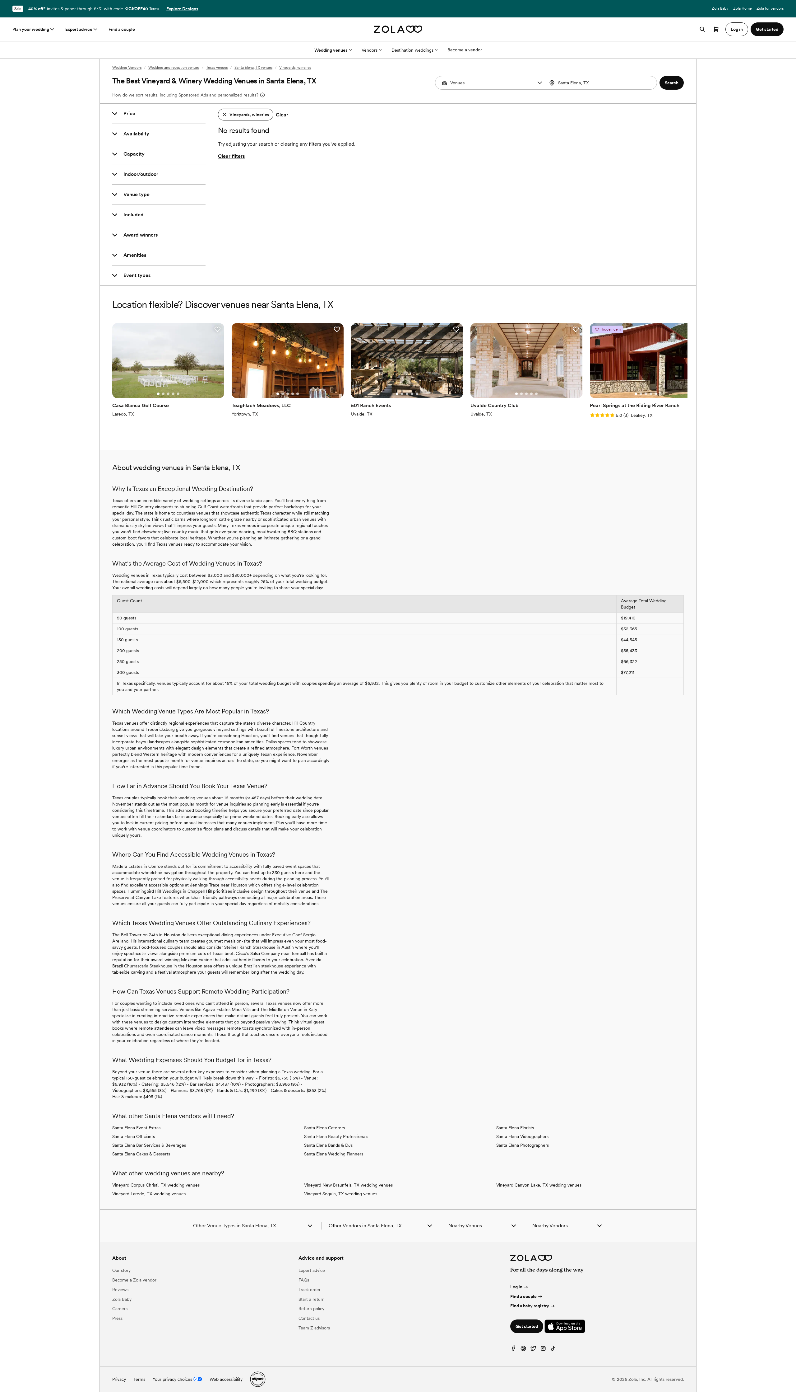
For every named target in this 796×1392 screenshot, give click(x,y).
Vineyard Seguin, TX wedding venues (340, 1193)
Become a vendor (464, 49)
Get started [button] (767, 29)
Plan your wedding (30, 29)
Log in (516, 1286)
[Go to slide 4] (173, 394)
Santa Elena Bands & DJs (328, 1145)
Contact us (309, 1318)
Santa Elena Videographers (522, 1136)
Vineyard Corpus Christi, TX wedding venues (156, 1185)
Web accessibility (226, 1379)
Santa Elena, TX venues (253, 67)
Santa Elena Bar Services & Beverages (149, 1145)
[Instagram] (543, 1350)
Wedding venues (331, 50)
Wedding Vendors (126, 67)
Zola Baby (720, 8)
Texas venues (217, 67)
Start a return (311, 1299)
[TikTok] (553, 1350)
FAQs (303, 1279)
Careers (119, 1308)
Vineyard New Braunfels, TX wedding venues (348, 1185)
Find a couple (122, 29)
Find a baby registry (529, 1305)
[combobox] (602, 83)
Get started (527, 1326)
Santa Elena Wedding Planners (333, 1153)
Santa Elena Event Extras (136, 1127)
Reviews (120, 1289)
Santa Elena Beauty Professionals (336, 1136)
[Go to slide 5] (178, 394)
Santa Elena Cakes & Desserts (141, 1153)
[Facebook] (513, 1350)
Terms (154, 9)
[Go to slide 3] (168, 394)
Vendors (369, 50)
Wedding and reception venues (173, 67)
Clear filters (231, 156)
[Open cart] (716, 29)
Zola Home (742, 8)
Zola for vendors (770, 8)
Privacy (119, 1379)
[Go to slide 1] (158, 394)
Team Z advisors (314, 1327)
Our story (121, 1270)
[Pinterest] (523, 1350)
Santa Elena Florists (515, 1127)
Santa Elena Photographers (522, 1145)
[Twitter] (533, 1350)
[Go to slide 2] (163, 394)
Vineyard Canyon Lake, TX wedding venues (538, 1185)
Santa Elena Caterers (324, 1127)
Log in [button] (737, 29)
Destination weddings (412, 50)
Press (117, 1318)
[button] (540, 83)
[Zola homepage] (398, 29)
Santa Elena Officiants (133, 1136)
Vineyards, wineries (295, 67)
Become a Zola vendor (134, 1279)
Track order (309, 1289)
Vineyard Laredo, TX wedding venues (149, 1193)
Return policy (311, 1308)
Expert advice (78, 29)
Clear (282, 115)
